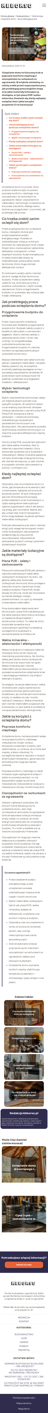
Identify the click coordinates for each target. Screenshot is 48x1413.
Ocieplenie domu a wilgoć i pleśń (24, 1067)
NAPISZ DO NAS (24, 1265)
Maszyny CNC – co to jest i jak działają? (24, 1378)
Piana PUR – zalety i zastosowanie (20, 153)
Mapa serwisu (23, 1403)
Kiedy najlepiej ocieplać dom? (26, 141)
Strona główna (8, 16)
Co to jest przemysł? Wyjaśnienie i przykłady (24, 1371)
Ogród (24, 1342)
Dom (24, 1338)
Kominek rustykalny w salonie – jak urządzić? (24, 1365)
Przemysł (24, 1350)
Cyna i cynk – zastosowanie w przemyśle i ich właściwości (24, 1217)
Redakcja (24, 1317)
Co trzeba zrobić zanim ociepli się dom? (26, 119)
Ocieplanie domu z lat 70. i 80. (24, 1040)
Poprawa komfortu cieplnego (26, 172)
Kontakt (24, 1321)
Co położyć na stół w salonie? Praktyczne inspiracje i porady (24, 1384)
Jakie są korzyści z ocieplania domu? (25, 166)
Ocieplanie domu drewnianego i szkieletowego (24, 1167)
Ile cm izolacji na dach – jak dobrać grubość (24, 1094)
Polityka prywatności (24, 1397)
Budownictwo (23, 16)
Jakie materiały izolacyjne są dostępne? (25, 147)
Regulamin (24, 1408)
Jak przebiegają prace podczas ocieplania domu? (24, 126)
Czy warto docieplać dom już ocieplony (24, 1013)
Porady (24, 1346)
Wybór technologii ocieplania (26, 138)
